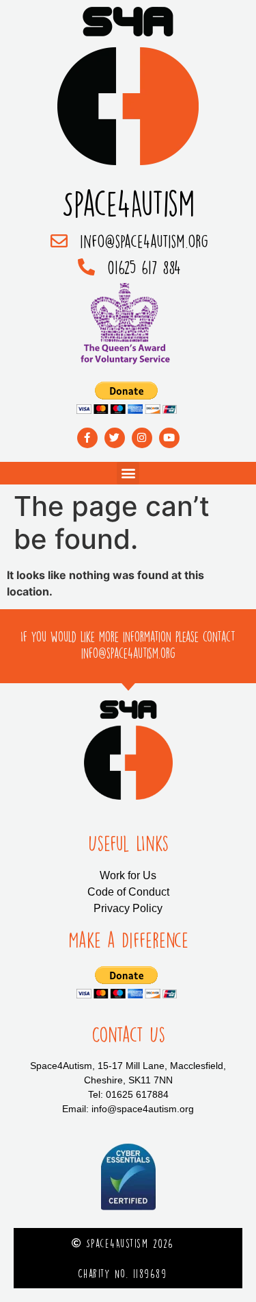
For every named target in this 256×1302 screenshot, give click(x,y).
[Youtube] (169, 438)
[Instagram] (142, 438)
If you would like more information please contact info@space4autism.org (128, 644)
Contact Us (128, 1034)
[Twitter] (114, 438)
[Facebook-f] (87, 438)
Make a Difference (128, 940)
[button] (128, 473)
